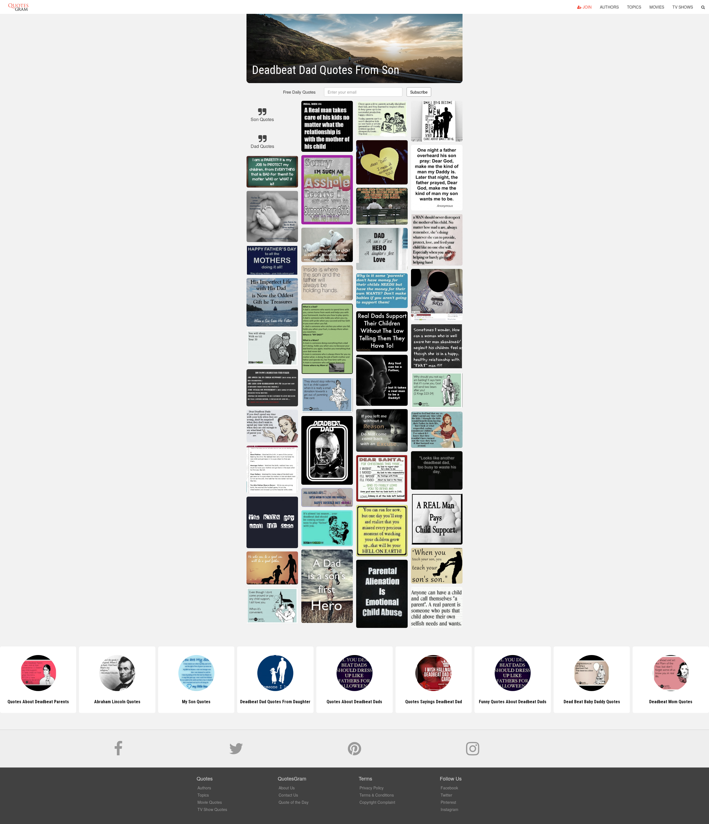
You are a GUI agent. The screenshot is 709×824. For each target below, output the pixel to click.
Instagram (449, 809)
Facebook (449, 787)
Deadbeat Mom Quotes (591, 701)
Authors (609, 7)
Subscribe (419, 92)
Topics (634, 7)
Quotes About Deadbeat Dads (275, 701)
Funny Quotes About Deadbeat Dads (433, 701)
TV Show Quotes (212, 809)
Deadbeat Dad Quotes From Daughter (196, 701)
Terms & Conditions (376, 795)
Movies (656, 7)
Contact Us (288, 795)
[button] (703, 7)
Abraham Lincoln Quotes (38, 701)
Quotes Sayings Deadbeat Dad (354, 701)
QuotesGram (18, 7)
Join (587, 7)
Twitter (446, 795)
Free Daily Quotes (299, 92)
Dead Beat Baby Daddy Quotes (512, 701)
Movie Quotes (209, 802)
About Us (287, 787)
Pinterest (448, 802)
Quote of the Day (294, 802)
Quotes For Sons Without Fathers (671, 701)
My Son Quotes (117, 701)
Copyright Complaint (377, 802)
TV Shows (682, 7)
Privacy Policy (371, 787)
